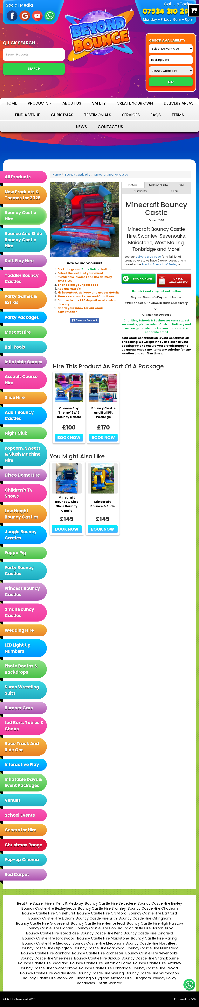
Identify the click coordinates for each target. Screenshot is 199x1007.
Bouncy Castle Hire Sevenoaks (151, 953)
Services (131, 115)
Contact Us (110, 126)
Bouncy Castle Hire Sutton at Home (100, 963)
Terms (178, 115)
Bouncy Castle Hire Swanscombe (48, 968)
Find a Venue (27, 115)
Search (33, 68)
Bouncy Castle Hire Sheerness (46, 958)
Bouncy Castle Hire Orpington (46, 948)
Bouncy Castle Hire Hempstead (98, 923)
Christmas (62, 115)
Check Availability (178, 280)
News (81, 126)
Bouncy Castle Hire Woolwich (48, 978)
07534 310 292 (167, 11)
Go (171, 81)
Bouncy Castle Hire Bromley (102, 908)
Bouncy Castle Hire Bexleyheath (48, 908)
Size (181, 185)
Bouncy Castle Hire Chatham (153, 908)
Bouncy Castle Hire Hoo (95, 928)
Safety (99, 103)
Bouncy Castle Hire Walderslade (48, 973)
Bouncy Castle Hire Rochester (97, 953)
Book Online (142, 279)
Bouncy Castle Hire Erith (96, 918)
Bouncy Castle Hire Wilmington (152, 973)
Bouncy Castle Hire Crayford (102, 913)
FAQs (156, 115)
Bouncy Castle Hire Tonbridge (105, 968)
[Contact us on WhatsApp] (189, 985)
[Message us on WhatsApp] (50, 15)
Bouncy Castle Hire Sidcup (97, 958)
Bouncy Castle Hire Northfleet (151, 943)
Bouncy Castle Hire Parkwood (99, 948)
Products (39, 103)
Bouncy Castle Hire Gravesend (42, 923)
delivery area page (148, 257)
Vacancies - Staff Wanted (99, 983)
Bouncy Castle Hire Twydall (156, 968)
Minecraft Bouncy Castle (111, 175)
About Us (71, 103)
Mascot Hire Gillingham (131, 978)
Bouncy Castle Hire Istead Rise (52, 933)
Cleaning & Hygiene (92, 978)
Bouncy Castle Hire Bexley (160, 903)
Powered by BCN (185, 999)
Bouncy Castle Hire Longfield (148, 933)
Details (133, 185)
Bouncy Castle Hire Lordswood (48, 938)
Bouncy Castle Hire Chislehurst (48, 913)
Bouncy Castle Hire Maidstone (103, 938)
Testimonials (97, 115)
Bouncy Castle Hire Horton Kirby (145, 928)
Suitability (140, 191)
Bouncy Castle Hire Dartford (152, 913)
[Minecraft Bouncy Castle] (85, 220)
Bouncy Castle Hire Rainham (45, 953)
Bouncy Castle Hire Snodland (43, 963)
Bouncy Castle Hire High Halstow (155, 923)
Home (11, 103)
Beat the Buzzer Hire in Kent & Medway (50, 903)
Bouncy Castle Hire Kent (101, 933)
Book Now (68, 437)
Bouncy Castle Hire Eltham (51, 918)
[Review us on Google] (24, 15)
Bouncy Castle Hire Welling (101, 973)
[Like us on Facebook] (12, 15)
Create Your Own (135, 103)
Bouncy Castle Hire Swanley (157, 963)
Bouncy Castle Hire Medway (46, 943)
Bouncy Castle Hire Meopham (98, 943)
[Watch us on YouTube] (37, 15)
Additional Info (158, 185)
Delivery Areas (179, 103)
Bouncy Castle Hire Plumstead (153, 948)
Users (175, 191)
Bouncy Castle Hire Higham (49, 928)
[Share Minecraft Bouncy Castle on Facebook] (84, 320)
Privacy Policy (164, 978)
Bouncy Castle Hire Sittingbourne (150, 958)
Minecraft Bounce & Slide (102, 504)
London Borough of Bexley (159, 264)
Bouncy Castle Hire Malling (154, 938)
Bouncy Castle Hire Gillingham (145, 918)
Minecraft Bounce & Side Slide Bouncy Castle (66, 504)
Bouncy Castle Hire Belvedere (110, 903)
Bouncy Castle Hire (77, 175)
